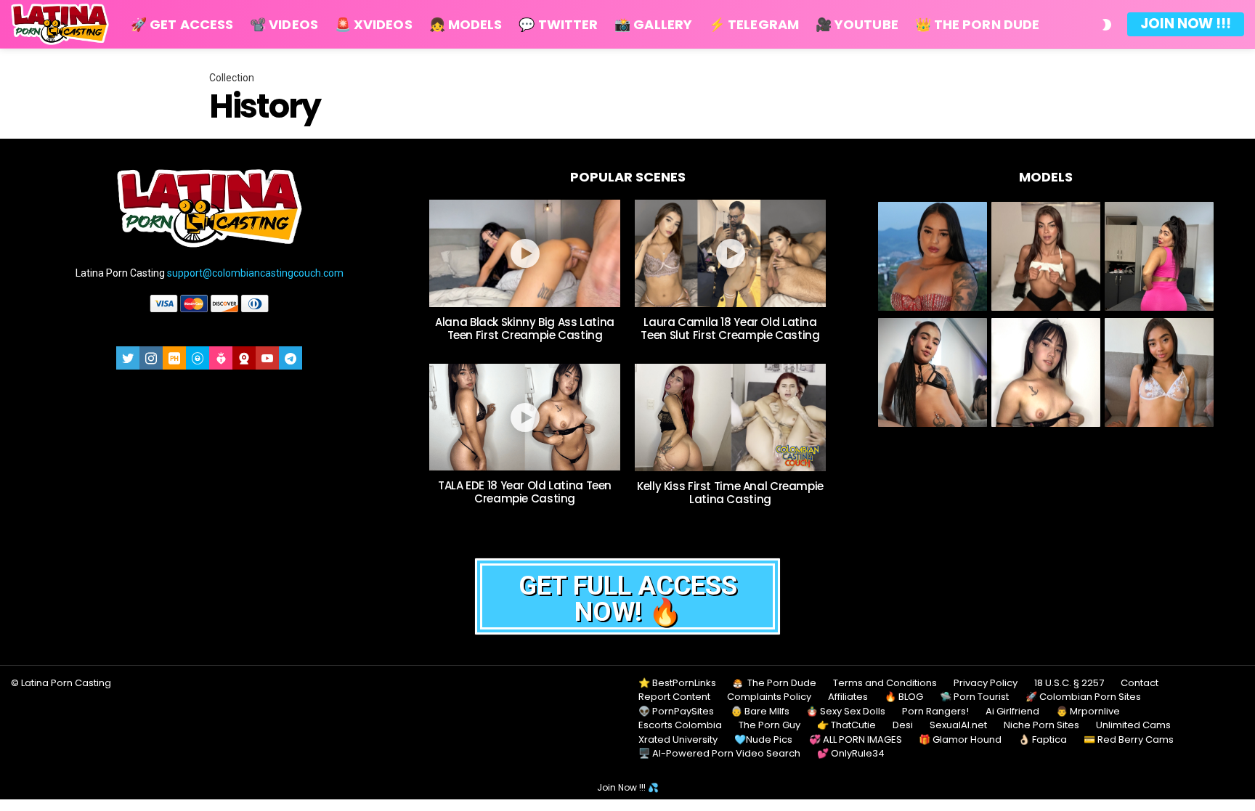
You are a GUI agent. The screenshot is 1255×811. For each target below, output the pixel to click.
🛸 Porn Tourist (974, 697)
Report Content (674, 697)
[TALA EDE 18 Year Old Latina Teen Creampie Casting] (524, 417)
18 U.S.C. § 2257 (1069, 683)
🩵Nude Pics (763, 740)
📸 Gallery (653, 24)
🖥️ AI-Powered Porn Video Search (719, 753)
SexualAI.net (958, 725)
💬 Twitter (558, 24)
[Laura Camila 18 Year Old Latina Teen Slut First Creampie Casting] (730, 253)
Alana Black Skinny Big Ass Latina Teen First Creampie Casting (524, 328)
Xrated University (678, 740)
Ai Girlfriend (1012, 711)
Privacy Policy (986, 683)
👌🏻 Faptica (1042, 740)
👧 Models (466, 24)
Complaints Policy (769, 697)
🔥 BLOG (904, 697)
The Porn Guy (769, 725)
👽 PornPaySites (676, 711)
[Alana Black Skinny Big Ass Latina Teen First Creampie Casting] (524, 253)
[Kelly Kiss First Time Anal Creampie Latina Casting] (730, 417)
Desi (903, 725)
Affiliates (848, 697)
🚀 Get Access (182, 24)
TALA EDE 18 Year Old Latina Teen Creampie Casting (525, 492)
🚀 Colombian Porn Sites (1083, 697)
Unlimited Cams (1133, 725)
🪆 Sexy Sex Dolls (845, 711)
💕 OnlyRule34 (851, 753)
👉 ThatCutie (846, 725)
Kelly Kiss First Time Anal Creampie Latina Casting (730, 492)
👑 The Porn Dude (977, 24)
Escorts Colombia (680, 725)
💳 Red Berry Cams (1129, 740)
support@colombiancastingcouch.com (255, 273)
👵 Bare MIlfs (760, 711)
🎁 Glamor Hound (960, 740)
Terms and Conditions (885, 683)
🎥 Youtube (857, 24)
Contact (1139, 683)
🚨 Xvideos (374, 24)
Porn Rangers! (935, 711)
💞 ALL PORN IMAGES (855, 740)
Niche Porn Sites (1041, 725)
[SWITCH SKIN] (1107, 24)
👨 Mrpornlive (1088, 711)
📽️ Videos (284, 24)
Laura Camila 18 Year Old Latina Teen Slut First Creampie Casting (730, 328)
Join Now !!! (1185, 23)
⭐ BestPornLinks (677, 683)
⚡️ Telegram (754, 24)
